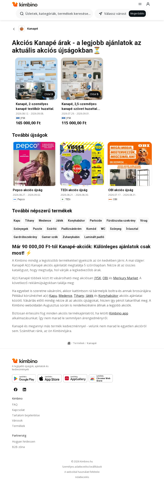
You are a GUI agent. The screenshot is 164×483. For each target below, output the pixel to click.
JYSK (97, 278)
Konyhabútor (76, 220)
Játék (59, 220)
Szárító (52, 228)
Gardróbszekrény (25, 237)
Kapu (17, 220)
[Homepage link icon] (69, 343)
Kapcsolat (18, 410)
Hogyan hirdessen (23, 441)
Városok (17, 420)
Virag (143, 220)
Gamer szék (50, 237)
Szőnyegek (21, 228)
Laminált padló (94, 237)
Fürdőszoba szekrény (121, 220)
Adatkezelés (82, 477)
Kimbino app (118, 313)
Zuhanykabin (71, 237)
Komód (91, 228)
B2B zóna (18, 447)
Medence (45, 220)
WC (103, 228)
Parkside (96, 220)
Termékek (18, 426)
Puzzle (37, 228)
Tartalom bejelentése (26, 415)
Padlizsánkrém (71, 228)
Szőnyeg (115, 228)
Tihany (29, 220)
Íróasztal (132, 228)
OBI (105, 278)
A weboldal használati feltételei (82, 472)
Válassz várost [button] (115, 13)
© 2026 (82, 461)
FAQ (15, 404)
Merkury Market (125, 278)
